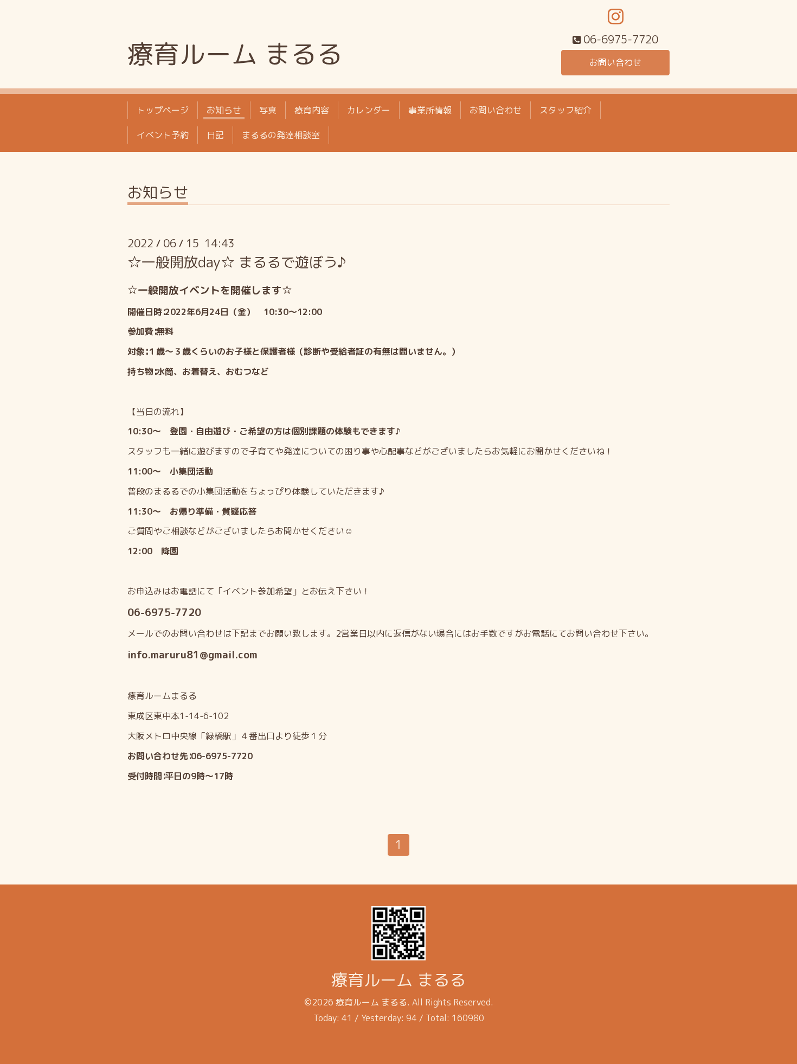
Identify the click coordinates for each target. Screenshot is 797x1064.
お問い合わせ (615, 62)
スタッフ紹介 (565, 110)
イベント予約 (163, 135)
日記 (215, 135)
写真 (268, 110)
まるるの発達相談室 (281, 135)
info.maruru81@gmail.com (192, 655)
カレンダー (368, 110)
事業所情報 (430, 110)
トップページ (163, 110)
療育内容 (311, 110)
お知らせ (224, 110)
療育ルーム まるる (235, 54)
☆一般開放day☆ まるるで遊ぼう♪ (236, 262)
